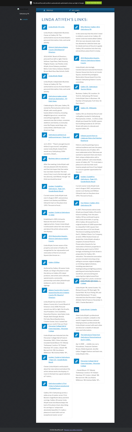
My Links (75, 10)
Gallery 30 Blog (54, 262)
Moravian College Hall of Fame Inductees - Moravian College (58, 328)
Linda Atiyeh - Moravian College (89, 282)
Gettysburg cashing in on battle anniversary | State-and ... (59, 137)
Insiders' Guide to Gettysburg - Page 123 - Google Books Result (59, 359)
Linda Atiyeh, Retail (55, 76)
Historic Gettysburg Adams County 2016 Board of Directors (58, 49)
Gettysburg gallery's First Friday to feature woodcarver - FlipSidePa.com (59, 385)
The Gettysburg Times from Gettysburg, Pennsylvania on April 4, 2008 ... (91, 337)
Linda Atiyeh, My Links (57, 27)
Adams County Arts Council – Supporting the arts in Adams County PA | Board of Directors (59, 293)
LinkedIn (25, 19)
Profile (50, 10)
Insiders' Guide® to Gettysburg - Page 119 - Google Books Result (89, 179)
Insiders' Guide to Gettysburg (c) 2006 (59, 213)
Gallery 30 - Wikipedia (88, 108)
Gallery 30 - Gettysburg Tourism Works (89, 88)
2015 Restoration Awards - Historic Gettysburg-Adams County (90, 60)
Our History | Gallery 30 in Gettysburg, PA (90, 204)
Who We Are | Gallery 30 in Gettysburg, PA (90, 28)
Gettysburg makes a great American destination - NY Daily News (58, 98)
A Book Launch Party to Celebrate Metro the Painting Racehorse (91, 138)
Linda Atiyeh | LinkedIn (89, 309)
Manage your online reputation (73, 430)
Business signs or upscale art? (59, 158)
